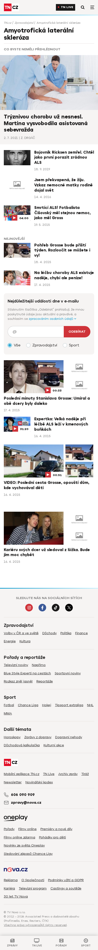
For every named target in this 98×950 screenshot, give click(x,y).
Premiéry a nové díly (56, 829)
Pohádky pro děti (52, 837)
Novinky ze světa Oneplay (24, 845)
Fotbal (9, 705)
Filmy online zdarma (19, 837)
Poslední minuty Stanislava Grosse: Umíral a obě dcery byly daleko (47, 401)
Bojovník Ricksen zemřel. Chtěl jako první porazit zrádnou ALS (64, 157)
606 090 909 (23, 795)
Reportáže (44, 681)
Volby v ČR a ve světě (21, 633)
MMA (8, 713)
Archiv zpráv (68, 774)
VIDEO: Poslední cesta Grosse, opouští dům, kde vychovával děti (46, 485)
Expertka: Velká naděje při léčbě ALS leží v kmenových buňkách (61, 424)
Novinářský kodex (39, 782)
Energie (10, 641)
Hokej (46, 705)
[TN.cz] (11, 7)
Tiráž (85, 774)
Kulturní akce (54, 745)
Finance (81, 633)
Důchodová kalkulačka (22, 745)
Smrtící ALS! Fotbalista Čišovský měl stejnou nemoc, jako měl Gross (62, 213)
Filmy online (27, 829)
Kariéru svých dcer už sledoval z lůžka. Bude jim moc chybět (47, 552)
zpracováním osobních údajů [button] (51, 319)
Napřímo (39, 665)
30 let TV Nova (16, 896)
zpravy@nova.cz (26, 802)
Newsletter (13, 782)
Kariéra (9, 888)
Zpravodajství (24, 22)
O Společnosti (32, 880)
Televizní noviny (16, 665)
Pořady (9, 829)
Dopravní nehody (68, 737)
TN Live (67, 7)
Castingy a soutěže (65, 888)
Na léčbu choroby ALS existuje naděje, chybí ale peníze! (64, 275)
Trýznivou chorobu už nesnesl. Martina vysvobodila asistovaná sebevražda (46, 123)
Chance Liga (28, 705)
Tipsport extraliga (69, 705)
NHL (90, 705)
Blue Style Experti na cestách (27, 673)
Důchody (49, 633)
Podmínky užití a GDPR (66, 880)
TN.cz (7, 22)
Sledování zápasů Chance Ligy (28, 854)
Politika (65, 633)
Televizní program (33, 888)
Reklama (11, 880)
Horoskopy (12, 737)
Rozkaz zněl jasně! (18, 681)
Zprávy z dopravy (37, 737)
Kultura (25, 641)
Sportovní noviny (68, 673)
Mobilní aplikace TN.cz (21, 774)
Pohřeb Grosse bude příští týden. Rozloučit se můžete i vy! (62, 250)
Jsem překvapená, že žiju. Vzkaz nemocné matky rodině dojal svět (63, 185)
